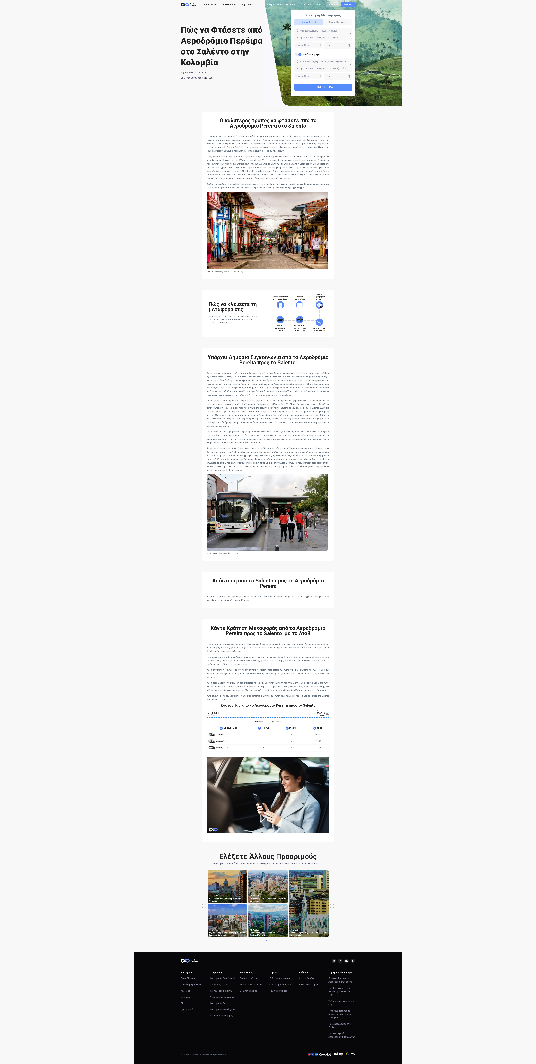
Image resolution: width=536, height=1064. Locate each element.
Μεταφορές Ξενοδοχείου (223, 1009)
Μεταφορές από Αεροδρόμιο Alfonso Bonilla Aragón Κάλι (309, 934)
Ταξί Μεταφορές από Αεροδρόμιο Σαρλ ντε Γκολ (339, 991)
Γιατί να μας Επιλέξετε (192, 984)
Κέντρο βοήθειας (307, 978)
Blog (183, 1003)
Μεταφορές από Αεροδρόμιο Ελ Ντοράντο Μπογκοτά (268, 900)
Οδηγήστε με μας (248, 991)
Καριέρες (185, 991)
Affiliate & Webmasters (251, 984)
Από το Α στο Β (309, 22)
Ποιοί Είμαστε (188, 978)
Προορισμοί (187, 1009)
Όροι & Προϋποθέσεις (280, 984)
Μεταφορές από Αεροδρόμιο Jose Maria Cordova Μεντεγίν (267, 934)
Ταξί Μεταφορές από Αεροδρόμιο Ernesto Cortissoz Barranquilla (227, 934)
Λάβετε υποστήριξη (309, 984)
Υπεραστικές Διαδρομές (222, 997)
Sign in (332, 5)
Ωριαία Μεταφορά (337, 22)
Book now (348, 5)
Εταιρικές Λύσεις (249, 978)
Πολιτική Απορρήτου (279, 978)
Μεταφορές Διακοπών (221, 991)
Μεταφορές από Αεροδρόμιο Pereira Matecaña (225, 900)
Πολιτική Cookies (278, 991)
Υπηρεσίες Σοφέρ (219, 984)
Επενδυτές (186, 997)
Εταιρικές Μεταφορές (221, 1015)
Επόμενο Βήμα (323, 87)
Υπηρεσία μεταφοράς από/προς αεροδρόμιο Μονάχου (339, 1014)
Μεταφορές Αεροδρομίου (223, 978)
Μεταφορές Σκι (218, 1003)
